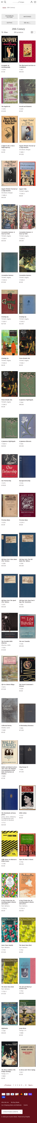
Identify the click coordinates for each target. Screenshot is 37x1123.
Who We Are (5, 1102)
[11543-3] (9, 341)
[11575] (9, 464)
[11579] (9, 503)
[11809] (9, 1053)
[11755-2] (9, 884)
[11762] (27, 928)
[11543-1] (9, 300)
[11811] (27, 1053)
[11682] (27, 709)
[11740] (9, 842)
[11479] (27, 89)
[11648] (9, 709)
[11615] (9, 668)
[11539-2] (27, 215)
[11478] (9, 89)
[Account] (31, 2)
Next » (30, 1085)
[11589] (9, 542)
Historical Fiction (9, 16)
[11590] (27, 542)
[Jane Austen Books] (18, 2)
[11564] (27, 383)
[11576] (27, 464)
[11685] (9, 750)
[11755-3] (27, 884)
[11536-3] (27, 172)
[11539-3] (9, 258)
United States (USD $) (10, 1112)
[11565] (27, 424)
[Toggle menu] (2, 2)
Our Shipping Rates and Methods (11, 1105)
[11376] (9, 48)
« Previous (7, 1085)
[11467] (27, 48)
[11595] (27, 624)
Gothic (9, 23)
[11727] (27, 796)
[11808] (27, 1011)
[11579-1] (27, 503)
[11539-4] (27, 258)
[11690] (27, 750)
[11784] (9, 1011)
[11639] (27, 668)
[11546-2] (9, 383)
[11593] (9, 624)
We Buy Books (15, 1102)
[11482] (9, 129)
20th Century (11, 7)
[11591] (9, 583)
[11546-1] (27, 341)
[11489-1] (27, 129)
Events (26, 1105)
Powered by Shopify (24, 1117)
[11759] (9, 928)
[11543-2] (27, 300)
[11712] (9, 796)
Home (4, 7)
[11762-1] (9, 970)
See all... (27, 23)
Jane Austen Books (11, 1117)
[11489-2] (9, 172)
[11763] (27, 970)
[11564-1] (9, 424)
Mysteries (27, 16)
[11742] (27, 842)
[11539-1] (9, 215)
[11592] (27, 583)
